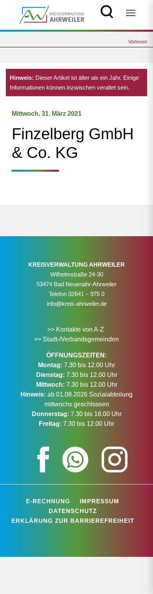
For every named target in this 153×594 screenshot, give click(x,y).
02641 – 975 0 (86, 294)
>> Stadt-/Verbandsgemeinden (76, 339)
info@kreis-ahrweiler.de (77, 303)
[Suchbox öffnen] (107, 10)
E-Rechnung (48, 501)
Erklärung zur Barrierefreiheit (72, 520)
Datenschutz (73, 511)
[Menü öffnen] (130, 13)
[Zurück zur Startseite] (52, 14)
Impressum (99, 501)
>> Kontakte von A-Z (76, 329)
